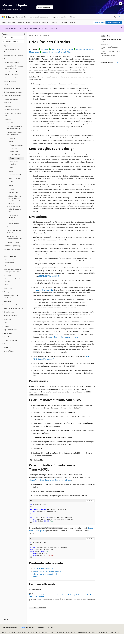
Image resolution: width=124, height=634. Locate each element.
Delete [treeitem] (11, 168)
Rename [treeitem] (11, 189)
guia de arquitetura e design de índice (64, 337)
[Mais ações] (93, 35)
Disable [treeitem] (11, 182)
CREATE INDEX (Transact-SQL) (43, 569)
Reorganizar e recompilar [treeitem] (13, 216)
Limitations (104, 42)
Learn (31, 36)
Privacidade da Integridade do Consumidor (92, 632)
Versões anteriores (42, 632)
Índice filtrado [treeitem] (15, 158)
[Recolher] (24, 34)
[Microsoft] (3, 17)
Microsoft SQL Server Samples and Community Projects (49, 480)
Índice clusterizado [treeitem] (16, 145)
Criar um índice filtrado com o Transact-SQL (110, 52)
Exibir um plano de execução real (45, 574)
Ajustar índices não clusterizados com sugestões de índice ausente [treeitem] (15, 199)
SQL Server (43, 36)
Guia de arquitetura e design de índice (47, 571)
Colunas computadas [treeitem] (15, 175)
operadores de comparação (43, 290)
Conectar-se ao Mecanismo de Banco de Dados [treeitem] (14, 73)
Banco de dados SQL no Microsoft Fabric (56, 52)
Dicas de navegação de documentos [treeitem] (11, 51)
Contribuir (60, 632)
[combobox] (13, 37)
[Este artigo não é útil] (117, 62)
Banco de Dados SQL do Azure (62, 49)
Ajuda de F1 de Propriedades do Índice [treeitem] (14, 237)
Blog (52, 632)
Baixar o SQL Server (114, 22)
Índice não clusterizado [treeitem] (14, 150)
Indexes (35, 577)
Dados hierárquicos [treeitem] (11, 99)
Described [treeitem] (12, 138)
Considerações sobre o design (111, 39)
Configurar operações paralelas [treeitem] (14, 231)
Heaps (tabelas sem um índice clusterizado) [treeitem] (14, 127)
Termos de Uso (114, 632)
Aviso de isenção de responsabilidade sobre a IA (18, 632)
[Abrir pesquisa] (115, 17)
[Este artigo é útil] (115, 62)
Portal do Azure (99, 22)
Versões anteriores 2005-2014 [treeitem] (13, 55)
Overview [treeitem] (10, 123)
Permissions (104, 44)
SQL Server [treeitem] (7, 46)
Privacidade (70, 632)
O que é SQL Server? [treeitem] (12, 62)
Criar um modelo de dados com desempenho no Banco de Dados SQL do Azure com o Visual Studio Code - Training (60, 595)
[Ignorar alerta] (120, 3)
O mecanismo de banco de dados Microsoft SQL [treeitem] (14, 67)
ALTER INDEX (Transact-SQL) (48, 276)
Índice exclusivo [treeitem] (15, 155)
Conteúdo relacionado (108, 55)
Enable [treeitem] (11, 185)
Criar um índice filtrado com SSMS (110, 48)
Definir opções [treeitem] (13, 192)
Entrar (120, 17)
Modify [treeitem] (11, 171)
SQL (36, 36)
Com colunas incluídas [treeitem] (14, 163)
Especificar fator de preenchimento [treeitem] (15, 222)
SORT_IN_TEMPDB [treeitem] (14, 178)
